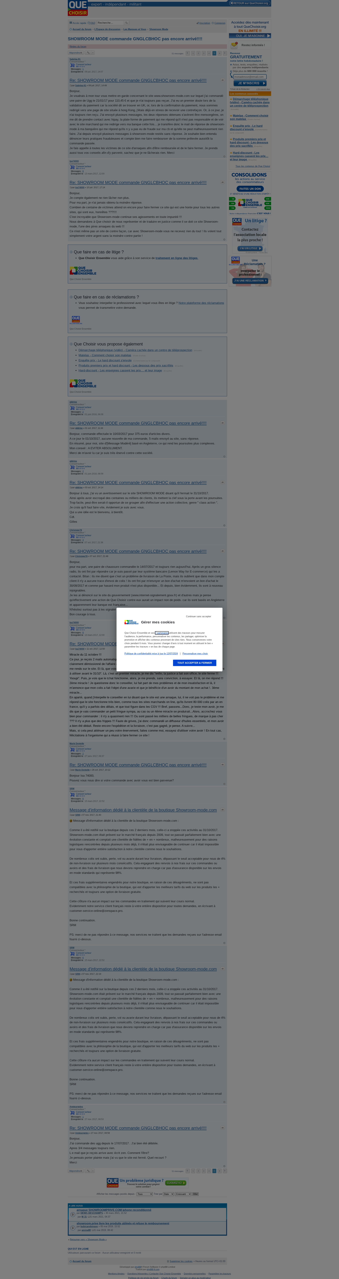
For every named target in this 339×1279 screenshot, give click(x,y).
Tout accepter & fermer (194, 662)
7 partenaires (161, 633)
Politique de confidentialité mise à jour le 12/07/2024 (151, 653)
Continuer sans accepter (198, 616)
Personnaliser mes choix (195, 653)
